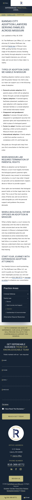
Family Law (7, 298)
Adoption (9, 309)
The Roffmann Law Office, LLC (15, 484)
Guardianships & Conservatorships (16, 312)
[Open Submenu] (27, 294)
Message (6, 389)
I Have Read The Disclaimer (15, 409)
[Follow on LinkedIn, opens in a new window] (11, 469)
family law (11, 46)
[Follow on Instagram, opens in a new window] (21, 469)
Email (5, 380)
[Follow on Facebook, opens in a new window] (16, 469)
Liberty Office (17, 456)
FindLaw (23, 491)
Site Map (12, 488)
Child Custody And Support (14, 305)
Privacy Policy (19, 488)
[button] (5, 3)
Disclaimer (5, 404)
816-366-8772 (17, 277)
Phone (5, 370)
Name (5, 360)
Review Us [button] (16, 479)
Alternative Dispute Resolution (14, 317)
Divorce (8, 301)
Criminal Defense (9, 294)
